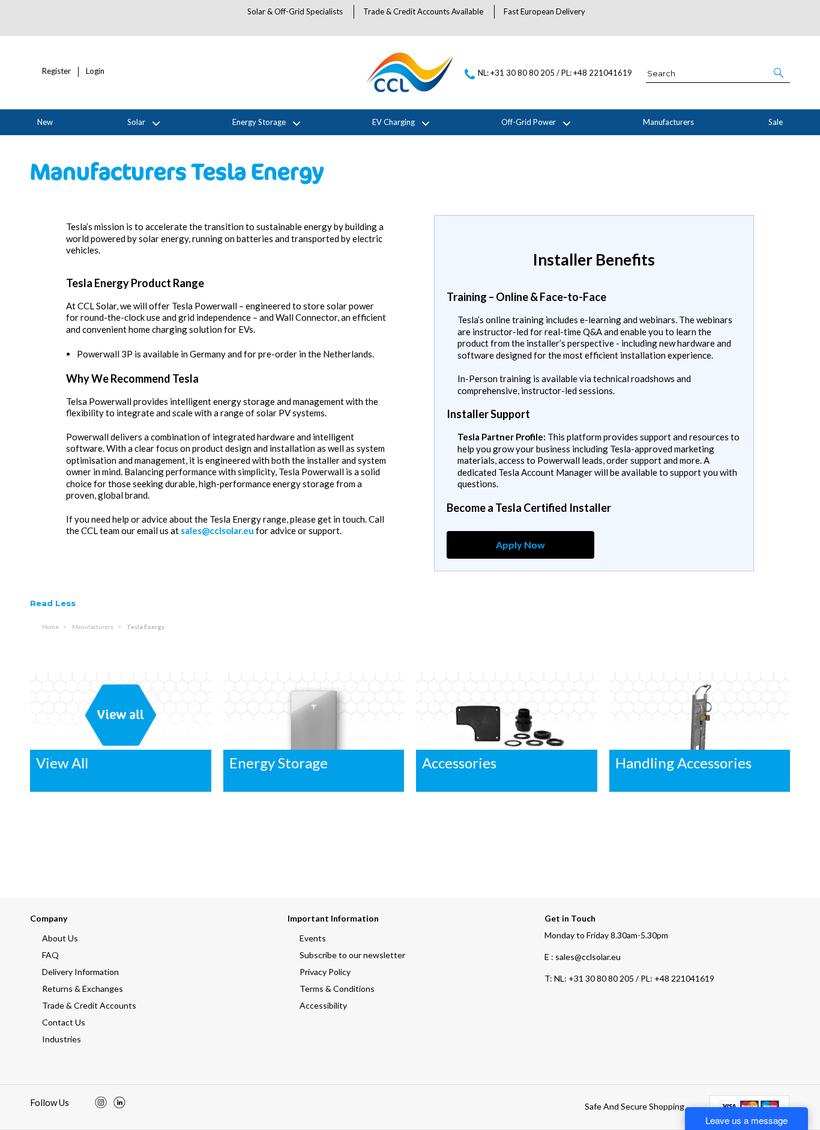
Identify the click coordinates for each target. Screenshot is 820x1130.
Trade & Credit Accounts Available (423, 11)
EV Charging (393, 122)
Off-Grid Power (528, 122)
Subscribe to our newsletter (352, 955)
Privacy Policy (325, 972)
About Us (60, 938)
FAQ (50, 955)
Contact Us (63, 1022)
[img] (101, 1102)
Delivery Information (80, 972)
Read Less (53, 603)
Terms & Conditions (337, 988)
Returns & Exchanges (82, 988)
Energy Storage (259, 122)
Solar (136, 122)
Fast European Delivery (544, 11)
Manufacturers (668, 122)
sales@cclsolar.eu (217, 530)
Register (56, 71)
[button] (779, 72)
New (45, 122)
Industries (61, 1039)
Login (95, 71)
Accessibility (323, 1005)
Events (313, 938)
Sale (775, 122)
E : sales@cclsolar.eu (582, 957)
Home (51, 626)
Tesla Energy (145, 626)
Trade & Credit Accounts (89, 1005)
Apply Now (520, 544)
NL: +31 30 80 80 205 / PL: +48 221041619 (629, 978)
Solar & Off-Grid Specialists (295, 11)
